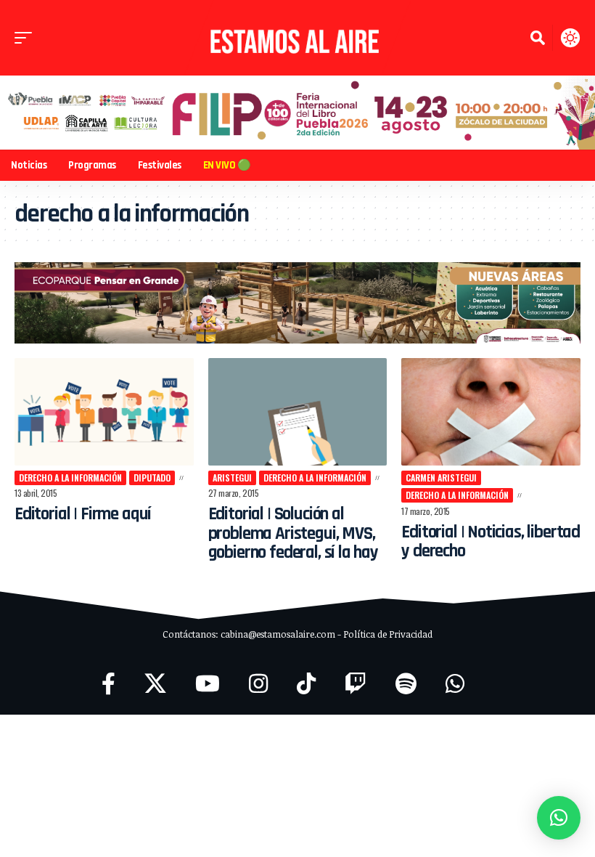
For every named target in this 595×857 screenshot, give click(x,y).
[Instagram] (258, 683)
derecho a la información (70, 477)
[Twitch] (355, 683)
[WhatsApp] (455, 683)
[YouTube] (207, 683)
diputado (152, 477)
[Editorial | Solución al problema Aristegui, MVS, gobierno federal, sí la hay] (297, 412)
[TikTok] (306, 683)
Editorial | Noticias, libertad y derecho (490, 542)
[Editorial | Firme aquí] (104, 412)
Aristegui (232, 477)
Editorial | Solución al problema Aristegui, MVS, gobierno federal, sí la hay (293, 533)
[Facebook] (108, 683)
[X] (155, 683)
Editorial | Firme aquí (83, 514)
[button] (27, 38)
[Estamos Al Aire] (297, 38)
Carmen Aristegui (441, 477)
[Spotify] (406, 683)
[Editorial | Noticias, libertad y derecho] (490, 412)
